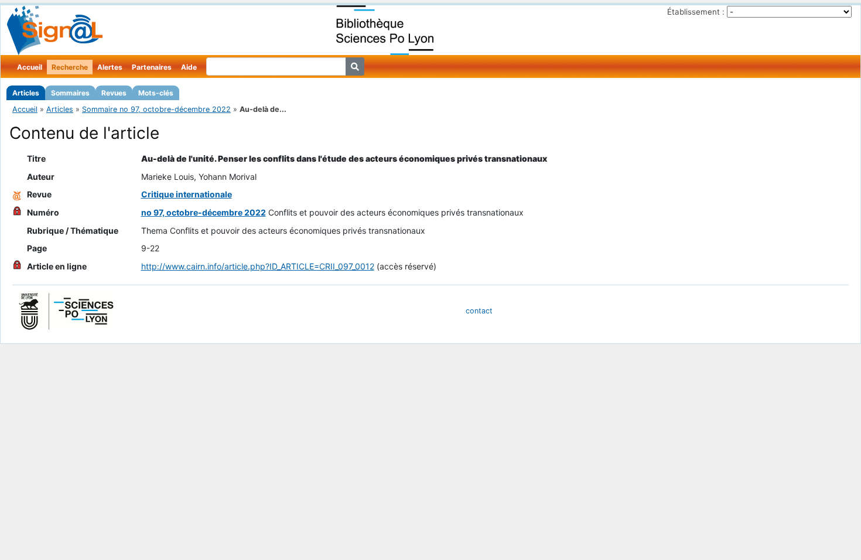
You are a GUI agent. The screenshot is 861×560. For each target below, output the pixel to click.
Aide (189, 67)
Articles (25, 92)
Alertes (109, 67)
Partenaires (152, 67)
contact (479, 310)
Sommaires (70, 92)
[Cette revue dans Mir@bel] (17, 194)
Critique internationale (186, 194)
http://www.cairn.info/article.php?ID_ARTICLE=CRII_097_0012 (257, 266)
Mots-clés (155, 92)
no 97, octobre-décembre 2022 (203, 212)
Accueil (29, 67)
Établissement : (696, 11)
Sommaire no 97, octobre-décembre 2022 (156, 109)
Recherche (70, 67)
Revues (114, 92)
